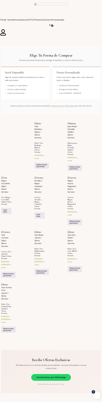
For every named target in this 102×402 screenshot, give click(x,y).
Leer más (5, 211)
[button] (3, 20)
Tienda (3, 20)
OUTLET (31, 20)
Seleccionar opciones (41, 165)
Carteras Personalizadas (53, 20)
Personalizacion (21, 20)
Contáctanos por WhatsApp (62, 106)
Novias (10, 20)
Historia (38, 20)
